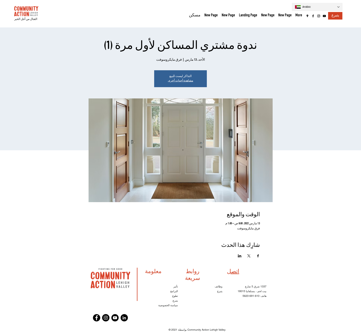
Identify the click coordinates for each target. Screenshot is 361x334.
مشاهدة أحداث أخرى (180, 80)
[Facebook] (313, 16)
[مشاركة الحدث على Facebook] (258, 255)
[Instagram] (319, 16)
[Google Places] (307, 16)
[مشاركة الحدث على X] (249, 255)
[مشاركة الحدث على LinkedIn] (239, 255)
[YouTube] (324, 16)
